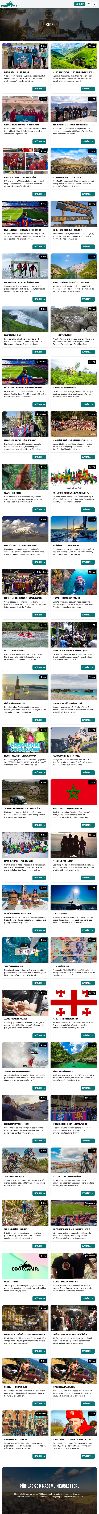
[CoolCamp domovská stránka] (9, 4)
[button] (88, 4)
